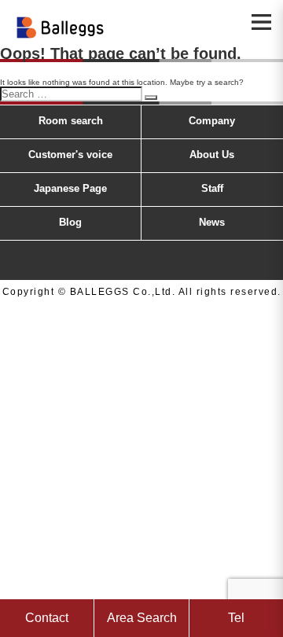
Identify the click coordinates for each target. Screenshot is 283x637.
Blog (70, 222)
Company (212, 121)
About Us (211, 154)
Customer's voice (70, 154)
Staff (212, 188)
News (212, 222)
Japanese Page (70, 188)
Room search (71, 121)
